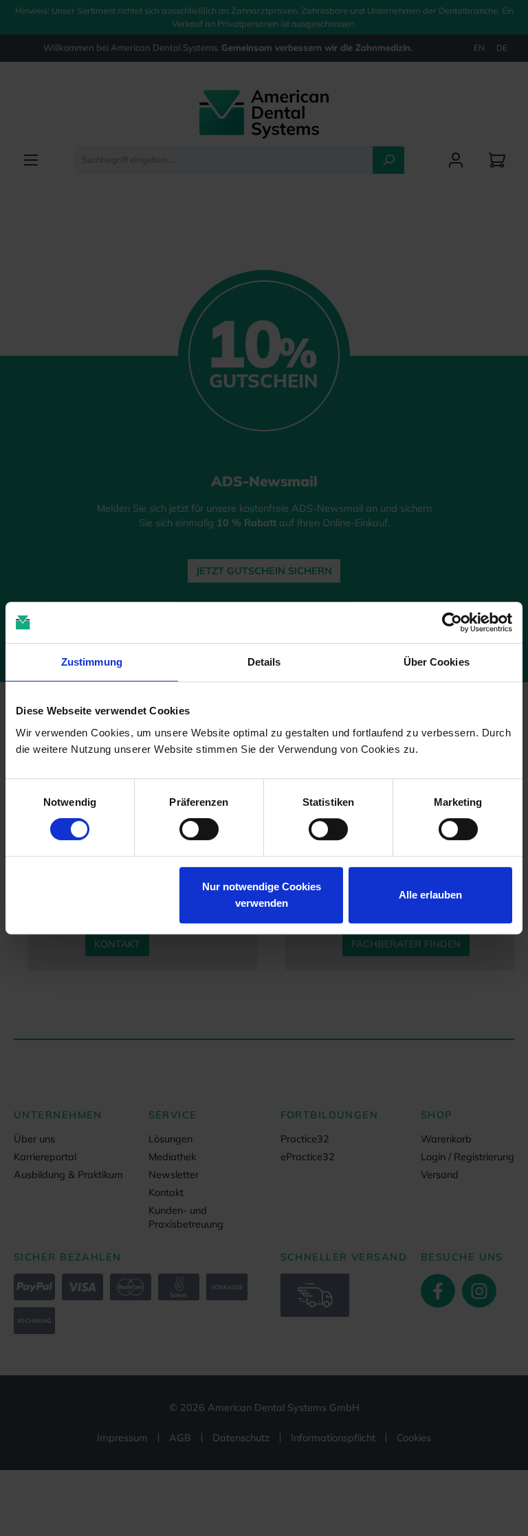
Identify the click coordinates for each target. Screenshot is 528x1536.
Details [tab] (264, 662)
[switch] (199, 829)
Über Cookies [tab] (437, 662)
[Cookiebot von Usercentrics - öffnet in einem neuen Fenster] (452, 622)
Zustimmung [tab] (91, 662)
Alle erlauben (430, 895)
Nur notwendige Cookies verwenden (261, 895)
